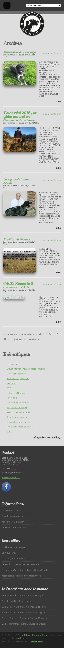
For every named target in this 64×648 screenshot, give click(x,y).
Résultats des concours (13, 516)
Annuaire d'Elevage (19, 52)
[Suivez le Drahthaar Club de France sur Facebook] (7, 492)
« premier (10, 334)
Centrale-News (9, 553)
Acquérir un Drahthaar (13, 522)
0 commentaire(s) (52, 53)
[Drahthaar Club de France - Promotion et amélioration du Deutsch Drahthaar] (32, 35)
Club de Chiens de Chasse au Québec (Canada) (24, 618)
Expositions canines (16, 374)
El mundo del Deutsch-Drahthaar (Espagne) (23, 612)
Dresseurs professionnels (14, 527)
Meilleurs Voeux (16, 239)
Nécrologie (12, 398)
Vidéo (9, 431)
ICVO (9, 388)
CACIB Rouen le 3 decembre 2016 (18, 285)
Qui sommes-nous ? (11, 510)
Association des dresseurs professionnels (21, 576)
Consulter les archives (47, 437)
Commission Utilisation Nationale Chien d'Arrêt (24, 570)
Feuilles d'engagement (18, 378)
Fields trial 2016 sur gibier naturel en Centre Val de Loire (20, 117)
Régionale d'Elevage (17, 407)
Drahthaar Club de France (35, 635)
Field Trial (11, 383)
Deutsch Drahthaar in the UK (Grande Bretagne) (25, 624)
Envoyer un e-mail (11, 477)
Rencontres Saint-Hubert (19, 412)
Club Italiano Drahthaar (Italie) (16, 601)
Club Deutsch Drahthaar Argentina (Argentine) (24, 607)
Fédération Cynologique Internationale (20, 564)
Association (12, 364)
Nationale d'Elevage (16, 393)
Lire (58, 101)
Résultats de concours (17, 417)
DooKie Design (37, 641)
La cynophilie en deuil (16, 181)
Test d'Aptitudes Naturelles (19, 427)
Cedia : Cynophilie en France (15, 558)
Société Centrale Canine (18, 422)
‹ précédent (26, 334)
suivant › (19, 339)
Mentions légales (19, 638)
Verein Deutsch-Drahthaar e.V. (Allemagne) (23, 595)
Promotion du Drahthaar (18, 402)
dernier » (33, 339)
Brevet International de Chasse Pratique (26, 369)
